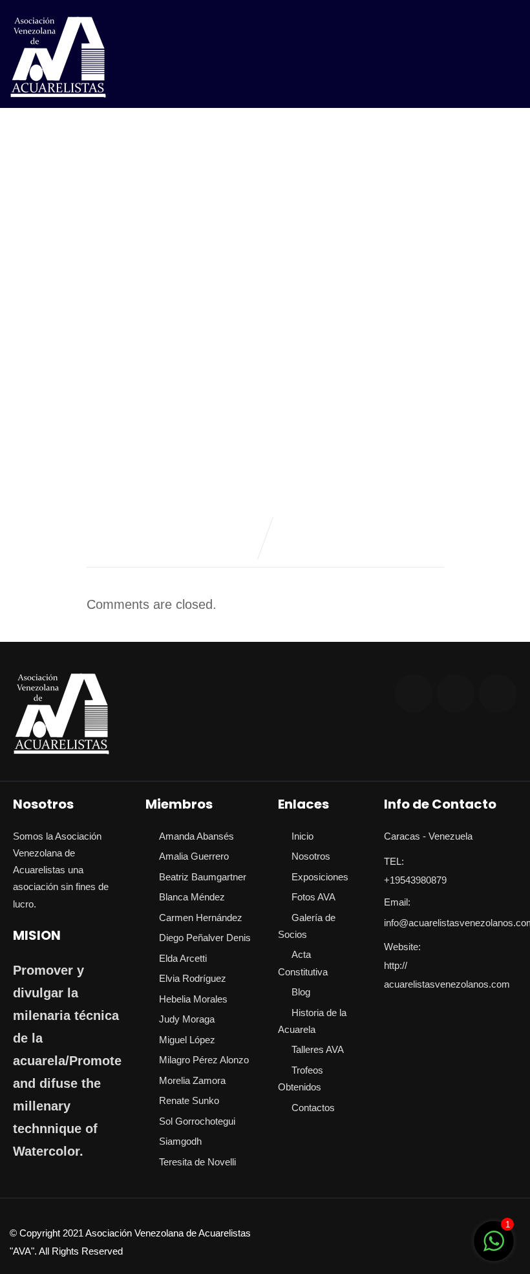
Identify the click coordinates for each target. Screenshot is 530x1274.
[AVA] (58, 57)
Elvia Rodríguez (192, 978)
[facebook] (413, 693)
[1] (493, 1248)
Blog (301, 991)
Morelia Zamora (192, 1080)
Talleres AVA (318, 1049)
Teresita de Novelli (197, 1161)
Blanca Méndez (192, 896)
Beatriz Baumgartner (202, 876)
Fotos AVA (313, 896)
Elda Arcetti (183, 958)
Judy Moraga (187, 1019)
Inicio (302, 836)
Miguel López (187, 1039)
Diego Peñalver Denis (205, 937)
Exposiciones (320, 876)
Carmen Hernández (200, 917)
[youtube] (497, 693)
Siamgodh (180, 1141)
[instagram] (455, 693)
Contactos (313, 1107)
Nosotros (311, 856)
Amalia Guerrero (194, 856)
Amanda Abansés (196, 836)
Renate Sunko (189, 1100)
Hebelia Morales (193, 998)
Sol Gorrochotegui (197, 1121)
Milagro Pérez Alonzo (204, 1059)
